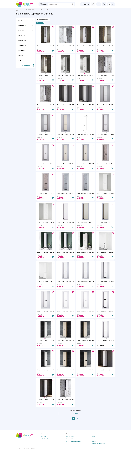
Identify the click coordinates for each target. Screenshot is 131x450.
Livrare (93, 437)
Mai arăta (75, 413)
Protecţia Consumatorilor (98, 443)
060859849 (44, 439)
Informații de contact (72, 439)
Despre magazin (70, 437)
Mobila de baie (48, 10)
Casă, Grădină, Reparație (32, 10)
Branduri (94, 441)
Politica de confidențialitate (73, 441)
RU (112, 4)
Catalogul (22, 10)
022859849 (44, 437)
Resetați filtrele (26, 66)
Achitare (94, 439)
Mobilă (41, 10)
